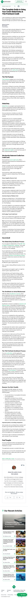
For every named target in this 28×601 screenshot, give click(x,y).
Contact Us (9, 591)
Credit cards (8, 458)
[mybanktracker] (5, 1)
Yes (10, 497)
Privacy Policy (10, 594)
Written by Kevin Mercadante (5, 25)
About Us (2, 591)
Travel (12, 458)
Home (3, 458)
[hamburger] (26, 1)
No (19, 497)
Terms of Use (3, 594)
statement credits (9, 150)
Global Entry (5, 106)
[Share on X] (14, 6)
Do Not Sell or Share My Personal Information (19, 591)
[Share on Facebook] (19, 6)
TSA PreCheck (5, 79)
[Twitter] (22, 465)
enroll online (9, 353)
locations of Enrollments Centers (17, 255)
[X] (19, 596)
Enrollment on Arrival (15, 293)
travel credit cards (14, 160)
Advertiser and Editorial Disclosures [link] (19, 2)
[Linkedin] (23, 465)
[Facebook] (21, 596)
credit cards (15, 70)
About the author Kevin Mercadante (14, 473)
